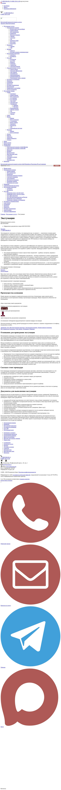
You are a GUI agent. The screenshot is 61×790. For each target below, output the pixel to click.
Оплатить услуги (8, 444)
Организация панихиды (10, 434)
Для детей (13, 101)
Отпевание (7, 204)
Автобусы (13, 55)
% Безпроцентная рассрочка (11, 185)
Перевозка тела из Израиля (14, 198)
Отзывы (9, 158)
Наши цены (7, 440)
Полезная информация (10, 8)
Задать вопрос (4, 271)
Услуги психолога (12, 89)
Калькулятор (7, 144)
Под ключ (12, 42)
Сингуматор (7, 203)
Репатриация (10, 86)
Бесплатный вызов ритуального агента (11, 22)
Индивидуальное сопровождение (19, 52)
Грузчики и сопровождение (11, 201)
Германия (12, 63)
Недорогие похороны (13, 180)
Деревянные (13, 104)
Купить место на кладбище (17, 29)
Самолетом (13, 65)
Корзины (9, 129)
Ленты (9, 134)
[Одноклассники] (7, 461)
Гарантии (9, 155)
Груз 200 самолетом (12, 195)
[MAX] (4, 16)
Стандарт (12, 37)
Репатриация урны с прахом (17, 78)
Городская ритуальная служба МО (16, 148)
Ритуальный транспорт (13, 53)
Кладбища (6, 5)
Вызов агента (7, 168)
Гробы (8, 92)
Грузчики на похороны (13, 79)
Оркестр (12, 50)
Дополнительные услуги (13, 68)
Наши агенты (7, 142)
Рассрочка (13, 43)
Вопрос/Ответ (11, 152)
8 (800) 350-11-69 (15, 1)
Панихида (9, 83)
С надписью (13, 121)
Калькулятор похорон (6, 480)
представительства (11, 466)
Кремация (9, 45)
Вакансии (9, 150)
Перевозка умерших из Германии (16, 200)
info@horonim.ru (7, 464)
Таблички (9, 137)
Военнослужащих (15, 35)
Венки (8, 116)
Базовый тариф (14, 40)
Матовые (15, 106)
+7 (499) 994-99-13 (6, 1)
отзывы (3, 3)
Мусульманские (14, 32)
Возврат (9, 151)
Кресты (9, 135)
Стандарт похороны (12, 177)
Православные (14, 30)
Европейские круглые (16, 128)
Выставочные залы (12, 154)
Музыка (9, 49)
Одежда (9, 139)
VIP (11, 47)
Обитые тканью (14, 109)
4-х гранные (13, 98)
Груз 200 (9, 58)
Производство (11, 160)
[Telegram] (2, 16)
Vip (11, 39)
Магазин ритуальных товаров (12, 438)
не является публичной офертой (21, 475)
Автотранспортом (15, 66)
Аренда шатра (14, 69)
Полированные (14, 108)
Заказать (3, 229)
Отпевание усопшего (9, 432)
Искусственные (14, 119)
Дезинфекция (13, 73)
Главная (3, 214)
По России (13, 59)
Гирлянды (13, 124)
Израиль (12, 62)
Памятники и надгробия (13, 88)
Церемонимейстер (15, 76)
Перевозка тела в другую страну (16, 194)
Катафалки (13, 56)
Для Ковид (13, 93)
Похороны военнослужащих (14, 175)
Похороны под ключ (12, 182)
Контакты (6, 161)
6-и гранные (13, 99)
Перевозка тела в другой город (15, 193)
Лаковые (15, 105)
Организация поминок (10, 435)
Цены (5, 141)
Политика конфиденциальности (27, 472)
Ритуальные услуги (9, 26)
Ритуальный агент (9, 430)
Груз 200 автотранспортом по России (17, 197)
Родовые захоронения (13, 85)
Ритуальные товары (9, 91)
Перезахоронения (15, 75)
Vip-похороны (11, 178)
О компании (7, 145)
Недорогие (13, 125)
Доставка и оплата (12, 157)
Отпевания (10, 82)
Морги (5, 7)
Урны (8, 115)
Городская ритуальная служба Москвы (17, 147)
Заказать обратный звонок (8, 23)
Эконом (12, 36)
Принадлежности (11, 138)
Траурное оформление (16, 70)
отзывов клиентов (24, 479)
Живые (12, 118)
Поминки (9, 81)
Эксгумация (13, 72)
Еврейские (13, 33)
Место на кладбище (9, 437)
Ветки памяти (14, 122)
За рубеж (12, 60)
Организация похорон (13, 27)
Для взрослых (14, 102)
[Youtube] (6, 461)
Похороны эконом (12, 181)
